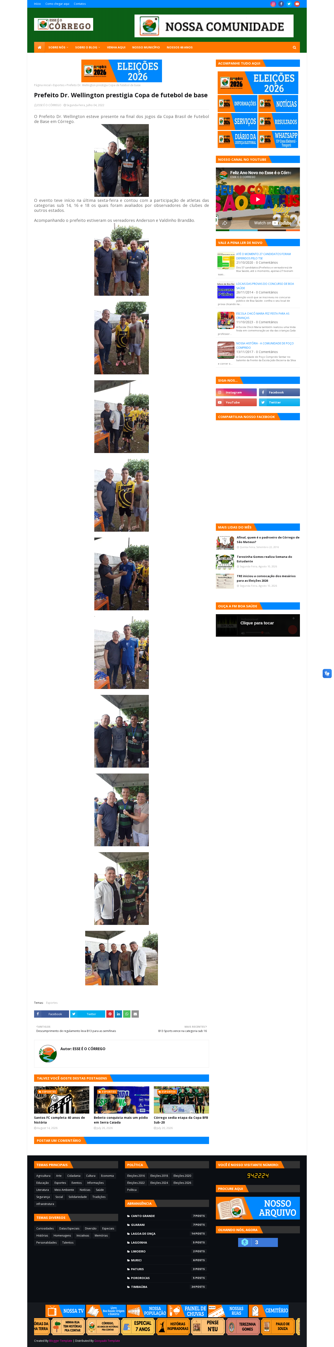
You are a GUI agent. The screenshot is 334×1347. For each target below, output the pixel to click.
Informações (95, 1183)
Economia (107, 1176)
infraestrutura (45, 1204)
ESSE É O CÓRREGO (49, 105)
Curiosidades (45, 1228)
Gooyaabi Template (107, 1341)
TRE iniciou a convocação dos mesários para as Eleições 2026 (266, 578)
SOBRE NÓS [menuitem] (56, 47)
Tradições (98, 1197)
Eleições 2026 (182, 1183)
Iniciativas (83, 1235)
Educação (42, 1183)
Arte (59, 1176)
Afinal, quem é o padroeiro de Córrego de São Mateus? (268, 539)
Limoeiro (163, 1251)
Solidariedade (78, 1197)
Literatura (42, 1190)
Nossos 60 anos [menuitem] (180, 47)
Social (59, 1197)
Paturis (163, 1269)
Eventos (77, 1183)
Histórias (42, 1235)
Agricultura (43, 1176)
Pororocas (163, 1278)
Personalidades (46, 1242)
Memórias (101, 1235)
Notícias (85, 1190)
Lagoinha (163, 1242)
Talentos (67, 1242)
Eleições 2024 (159, 1183)
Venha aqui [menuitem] (116, 47)
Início (37, 4)
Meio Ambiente (64, 1190)
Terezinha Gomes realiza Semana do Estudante (264, 559)
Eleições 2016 (136, 1176)
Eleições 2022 (136, 1183)
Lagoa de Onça (163, 1234)
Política (132, 1190)
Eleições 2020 (182, 1176)
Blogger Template (60, 1341)
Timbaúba (163, 1287)
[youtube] (297, 4)
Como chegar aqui (57, 4)
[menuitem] (39, 47)
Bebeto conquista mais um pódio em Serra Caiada (121, 1119)
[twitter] (289, 4)
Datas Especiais (69, 1228)
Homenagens (62, 1235)
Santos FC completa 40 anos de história (59, 1119)
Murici (163, 1260)
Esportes (58, 85)
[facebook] (281, 4)
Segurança (43, 1197)
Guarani (163, 1225)
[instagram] (273, 4)
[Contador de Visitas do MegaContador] (258, 1177)
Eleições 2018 (159, 1176)
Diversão (91, 1228)
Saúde (100, 1190)
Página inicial (42, 85)
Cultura (90, 1176)
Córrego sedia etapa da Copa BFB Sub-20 (181, 1119)
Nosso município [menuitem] (146, 47)
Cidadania (73, 1176)
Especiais (108, 1228)
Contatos (80, 4)
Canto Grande (163, 1216)
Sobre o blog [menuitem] (86, 47)
